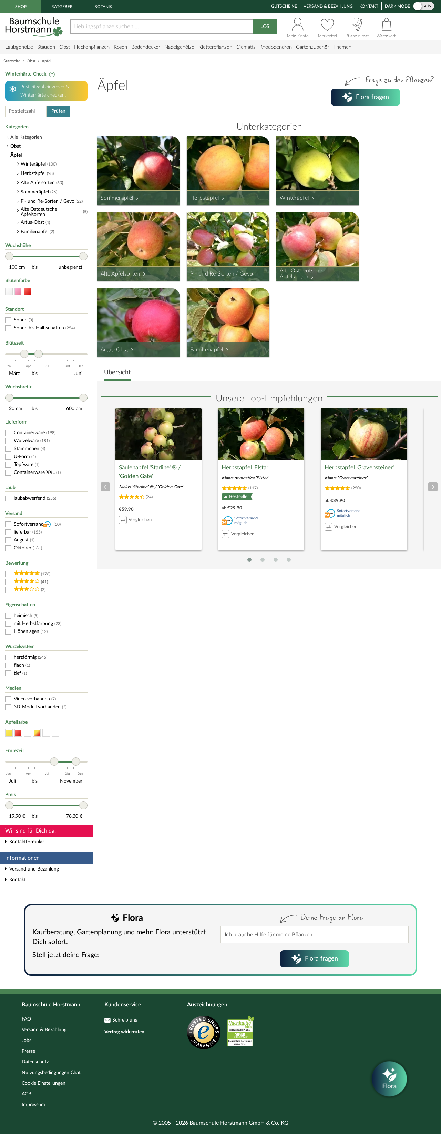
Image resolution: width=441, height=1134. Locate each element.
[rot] (27, 292)
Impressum (33, 1104)
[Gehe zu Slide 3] (275, 560)
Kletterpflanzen (215, 47)
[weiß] (9, 292)
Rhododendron (275, 47)
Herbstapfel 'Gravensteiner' (359, 467)
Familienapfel (206, 349)
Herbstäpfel (204, 198)
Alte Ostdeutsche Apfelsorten (301, 274)
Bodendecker (145, 47)
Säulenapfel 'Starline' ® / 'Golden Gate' (150, 472)
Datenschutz (35, 1062)
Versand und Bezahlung (34, 869)
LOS (264, 26)
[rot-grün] (46, 733)
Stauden (46, 47)
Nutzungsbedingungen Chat (51, 1072)
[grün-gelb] (55, 733)
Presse (28, 1051)
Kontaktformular (26, 841)
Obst (64, 47)
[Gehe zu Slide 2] (262, 560)
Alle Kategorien (26, 137)
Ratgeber (62, 6)
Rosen (120, 47)
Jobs (26, 1040)
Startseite (11, 61)
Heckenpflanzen (92, 47)
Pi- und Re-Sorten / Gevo (221, 274)
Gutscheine (284, 6)
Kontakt (368, 6)
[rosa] (18, 292)
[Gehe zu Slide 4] (288, 560)
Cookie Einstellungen (43, 1083)
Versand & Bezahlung (328, 6)
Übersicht (117, 372)
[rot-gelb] (37, 733)
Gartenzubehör (312, 47)
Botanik (103, 6)
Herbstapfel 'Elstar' (245, 467)
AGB (26, 1094)
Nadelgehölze (179, 47)
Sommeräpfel (117, 198)
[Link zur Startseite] (35, 27)
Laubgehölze (19, 47)
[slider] (9, 256)
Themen (342, 47)
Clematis (245, 47)
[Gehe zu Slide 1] (249, 560)
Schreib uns (124, 1020)
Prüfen (58, 111)
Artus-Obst (114, 349)
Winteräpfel (294, 198)
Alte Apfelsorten (120, 274)
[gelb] (9, 733)
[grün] (27, 733)
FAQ (26, 1019)
